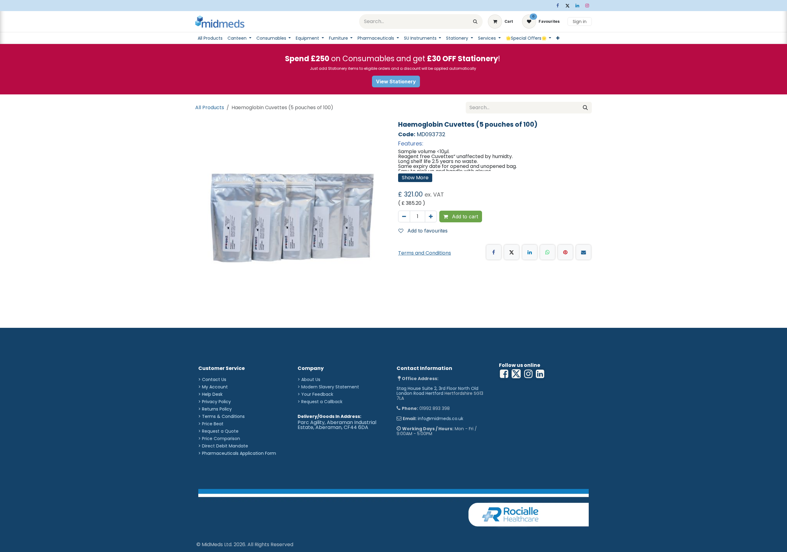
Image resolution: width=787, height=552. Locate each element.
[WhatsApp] (547, 252)
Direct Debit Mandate (225, 446)
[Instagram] (587, 5)
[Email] (583, 252)
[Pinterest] (565, 252)
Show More (415, 177)
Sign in (580, 21)
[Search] (475, 21)
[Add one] (431, 216)
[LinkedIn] (577, 5)
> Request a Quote (218, 431)
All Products (209, 107)
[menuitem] (210, 38)
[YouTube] (540, 374)
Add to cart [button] (464, 216)
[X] (567, 5)
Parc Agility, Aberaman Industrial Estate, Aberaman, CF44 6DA (337, 425)
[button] (425, 230)
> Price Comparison (219, 438)
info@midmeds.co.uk (440, 418)
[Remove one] (404, 216)
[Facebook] (557, 5)
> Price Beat (210, 424)
